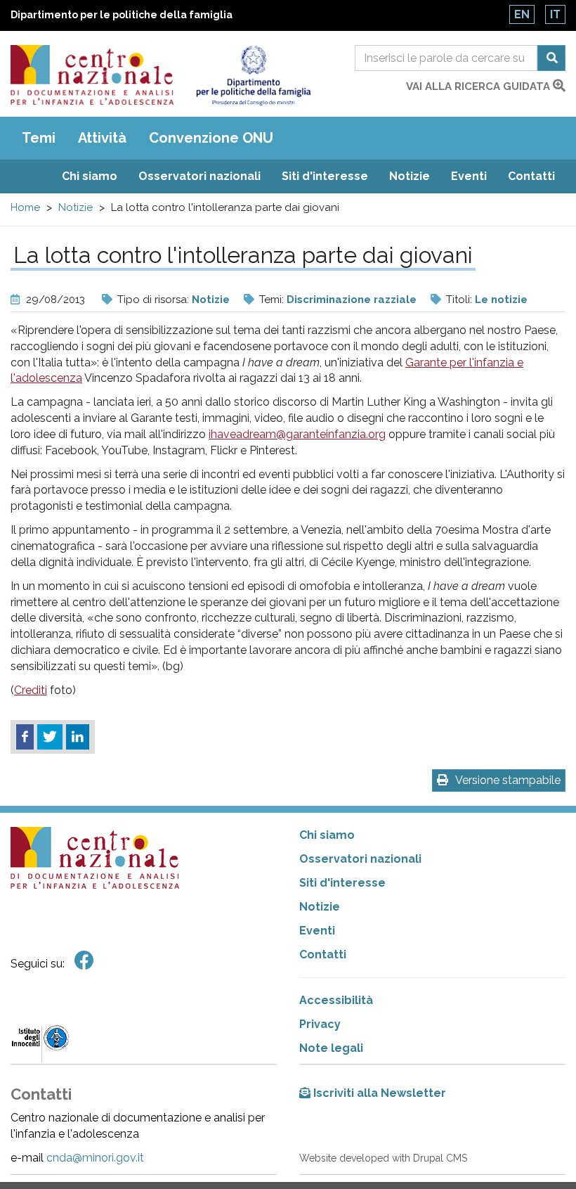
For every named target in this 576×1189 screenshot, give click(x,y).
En (522, 14)
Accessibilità (336, 1000)
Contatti (531, 176)
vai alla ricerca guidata (479, 86)
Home (25, 207)
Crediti (30, 690)
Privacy (320, 1024)
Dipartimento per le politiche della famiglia (122, 14)
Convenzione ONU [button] (211, 137)
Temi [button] (38, 137)
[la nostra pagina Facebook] (84, 960)
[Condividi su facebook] (25, 737)
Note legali (331, 1048)
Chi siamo (89, 176)
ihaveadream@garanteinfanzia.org (297, 434)
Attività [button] (102, 137)
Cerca (551, 58)
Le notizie (501, 299)
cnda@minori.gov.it (95, 1157)
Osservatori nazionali (199, 176)
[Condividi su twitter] (50, 737)
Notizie (409, 176)
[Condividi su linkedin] (77, 737)
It (555, 14)
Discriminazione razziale (352, 299)
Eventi (469, 176)
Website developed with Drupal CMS (383, 1158)
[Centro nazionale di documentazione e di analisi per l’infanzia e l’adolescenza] (92, 75)
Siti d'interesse (325, 176)
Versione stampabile (508, 780)
